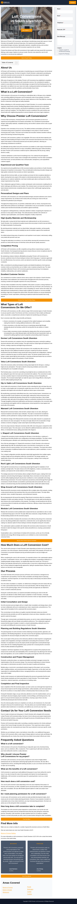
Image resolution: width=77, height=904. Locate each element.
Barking (13, 833)
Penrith (29, 887)
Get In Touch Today (27, 58)
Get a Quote (25, 30)
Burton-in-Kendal (7, 890)
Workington (30, 889)
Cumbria (29, 894)
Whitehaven (6, 892)
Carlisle (29, 891)
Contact (73, 2)
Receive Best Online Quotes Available (26, 540)
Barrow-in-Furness (6, 833)
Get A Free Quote (26, 876)
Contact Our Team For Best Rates (26, 300)
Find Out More (26, 819)
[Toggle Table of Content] (15, 63)
